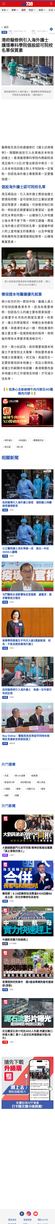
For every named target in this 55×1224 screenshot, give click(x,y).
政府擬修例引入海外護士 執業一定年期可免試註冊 (27, 691)
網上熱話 (41, 782)
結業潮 (35, 775)
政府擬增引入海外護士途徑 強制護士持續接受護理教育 (27, 504)
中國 (5, 1042)
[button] (4, 4)
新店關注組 (26, 782)
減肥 (7, 795)
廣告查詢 (12, 1219)
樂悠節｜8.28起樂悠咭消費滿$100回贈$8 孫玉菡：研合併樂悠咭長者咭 (27, 895)
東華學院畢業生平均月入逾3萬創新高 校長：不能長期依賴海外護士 (26, 642)
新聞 (5, 943)
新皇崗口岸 (10, 782)
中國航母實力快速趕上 (15, 939)
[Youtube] (35, 1213)
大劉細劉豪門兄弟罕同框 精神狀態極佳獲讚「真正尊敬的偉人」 (27, 849)
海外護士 (9, 440)
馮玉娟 (8, 447)
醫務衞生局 (39, 440)
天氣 (7, 775)
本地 (4, 32)
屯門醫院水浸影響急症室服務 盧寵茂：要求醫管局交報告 (27, 596)
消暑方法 (31, 789)
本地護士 (23, 440)
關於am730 (43, 1219)
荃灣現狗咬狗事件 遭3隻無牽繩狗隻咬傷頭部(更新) (27, 983)
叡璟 (18, 789)
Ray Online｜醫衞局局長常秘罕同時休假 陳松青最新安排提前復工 (27, 737)
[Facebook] (22, 1213)
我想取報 (27, 1219)
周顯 (17, 795)
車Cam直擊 (20, 775)
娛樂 (5, 855)
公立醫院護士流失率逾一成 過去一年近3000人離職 (25, 550)
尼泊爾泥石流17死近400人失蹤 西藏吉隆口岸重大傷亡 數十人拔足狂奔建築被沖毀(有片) (27, 1035)
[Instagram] (28, 1213)
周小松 (20, 447)
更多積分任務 (43, 1194)
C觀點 (7, 789)
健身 (43, 789)
